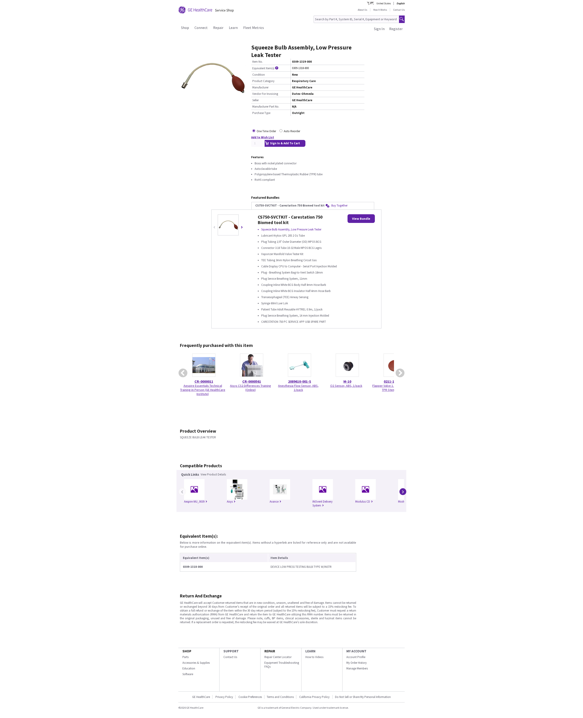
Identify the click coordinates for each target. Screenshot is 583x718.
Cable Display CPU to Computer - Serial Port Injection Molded (299, 266)
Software (187, 674)
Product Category (263, 81)
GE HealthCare (201, 697)
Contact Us (399, 9)
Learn (233, 27)
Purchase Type (261, 113)
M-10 (347, 381)
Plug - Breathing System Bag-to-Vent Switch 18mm (292, 272)
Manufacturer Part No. (265, 106)
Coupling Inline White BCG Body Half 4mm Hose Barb (293, 285)
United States (383, 3)
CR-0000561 (251, 381)
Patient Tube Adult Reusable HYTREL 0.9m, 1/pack (291, 309)
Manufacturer (260, 87)
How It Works (380, 9)
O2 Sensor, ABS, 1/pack (346, 386)
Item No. (257, 62)
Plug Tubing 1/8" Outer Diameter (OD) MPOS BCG (291, 242)
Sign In (379, 28)
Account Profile (355, 657)
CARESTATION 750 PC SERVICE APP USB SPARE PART (293, 322)
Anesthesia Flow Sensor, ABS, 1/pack (298, 388)
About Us (362, 9)
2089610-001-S (299, 381)
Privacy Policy (224, 697)
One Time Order (266, 131)
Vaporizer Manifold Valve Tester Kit (282, 254)
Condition (258, 75)
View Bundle (361, 219)
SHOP (186, 651)
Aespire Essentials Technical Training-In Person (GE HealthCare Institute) (202, 390)
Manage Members (357, 668)
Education (188, 668)
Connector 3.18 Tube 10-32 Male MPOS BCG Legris (291, 248)
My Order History (356, 663)
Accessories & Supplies (196, 663)
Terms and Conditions (280, 697)
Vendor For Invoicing (265, 94)
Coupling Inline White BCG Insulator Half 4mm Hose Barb (296, 291)
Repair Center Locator (278, 657)
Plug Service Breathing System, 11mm (284, 279)
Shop (185, 27)
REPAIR (269, 651)
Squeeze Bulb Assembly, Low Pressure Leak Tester (291, 229)
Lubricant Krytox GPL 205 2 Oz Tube (283, 236)
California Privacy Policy (314, 697)
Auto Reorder (292, 131)
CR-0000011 (203, 381)
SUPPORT (231, 651)
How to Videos (314, 657)
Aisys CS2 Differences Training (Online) (250, 388)
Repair (218, 27)
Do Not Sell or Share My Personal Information (363, 697)
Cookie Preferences (250, 697)
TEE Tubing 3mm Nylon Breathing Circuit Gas (289, 260)
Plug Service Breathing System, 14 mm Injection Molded (295, 316)
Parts (185, 657)
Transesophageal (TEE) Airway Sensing (284, 297)
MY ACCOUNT (356, 651)
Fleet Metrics (253, 27)
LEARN (310, 651)
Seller (255, 100)
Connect (201, 27)
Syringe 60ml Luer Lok (274, 303)
